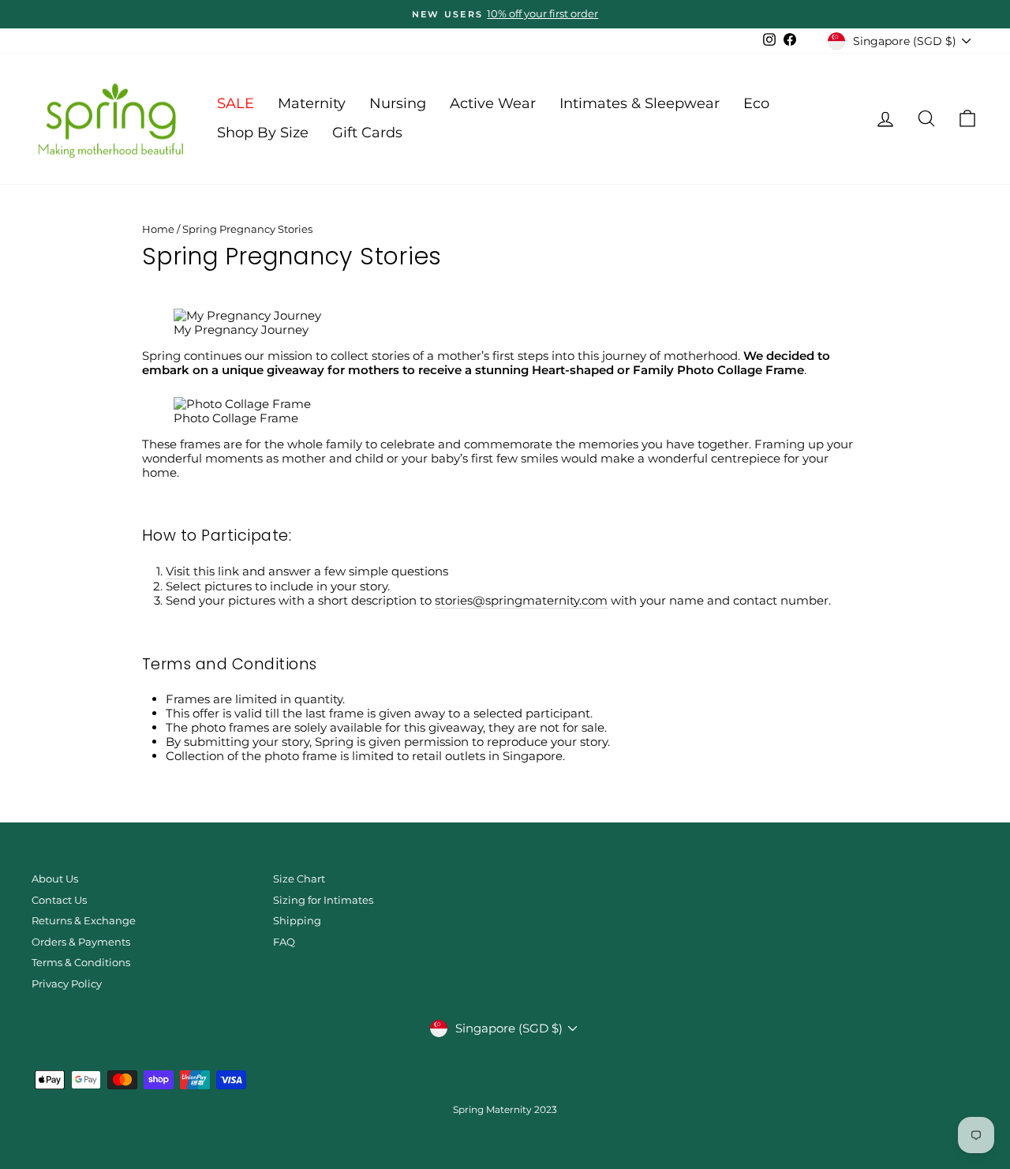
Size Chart (299, 879)
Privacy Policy (67, 984)
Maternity (312, 103)
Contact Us (59, 900)
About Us (55, 879)
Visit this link (202, 571)
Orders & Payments (81, 942)
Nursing (397, 103)
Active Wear (493, 103)
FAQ (284, 942)
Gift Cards (367, 132)
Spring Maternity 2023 (505, 1109)
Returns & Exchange (84, 921)
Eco (756, 103)
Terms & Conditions (81, 963)
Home (158, 229)
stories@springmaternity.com (521, 601)
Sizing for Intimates (323, 900)
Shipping (297, 921)
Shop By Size (263, 132)
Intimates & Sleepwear (639, 103)
